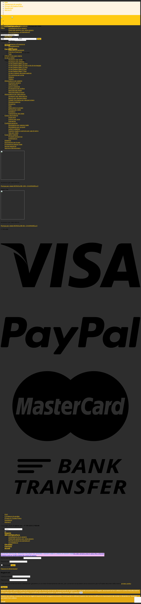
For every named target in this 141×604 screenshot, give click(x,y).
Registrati (4, 587)
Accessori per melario (16, 62)
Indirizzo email (6, 576)
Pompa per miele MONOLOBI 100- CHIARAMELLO (19, 186)
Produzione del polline (16, 89)
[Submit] (9, 42)
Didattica (8, 141)
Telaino (11, 79)
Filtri (10, 106)
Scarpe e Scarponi (15, 52)
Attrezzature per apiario (13, 81)
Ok (81, 592)
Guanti (10, 48)
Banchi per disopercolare (17, 98)
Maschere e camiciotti (16, 50)
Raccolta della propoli (16, 92)
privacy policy (126, 584)
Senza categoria (10, 146)
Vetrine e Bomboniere (12, 148)
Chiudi (3, 601)
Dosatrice (11, 104)
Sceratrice (12, 121)
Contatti (8, 546)
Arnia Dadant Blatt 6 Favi (17, 69)
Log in (13, 565)
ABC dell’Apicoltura (12, 535)
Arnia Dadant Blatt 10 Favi (17, 64)
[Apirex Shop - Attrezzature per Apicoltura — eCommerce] (11, 17)
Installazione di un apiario (17, 28)
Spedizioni (9, 8)
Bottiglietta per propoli (16, 127)
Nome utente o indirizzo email (12, 558)
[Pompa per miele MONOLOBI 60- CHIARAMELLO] (12, 219)
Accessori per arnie (15, 60)
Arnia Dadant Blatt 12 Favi (17, 67)
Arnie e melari (10, 58)
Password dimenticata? (9, 569)
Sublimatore (12, 139)
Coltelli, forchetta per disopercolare (21, 100)
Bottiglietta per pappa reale (18, 125)
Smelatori (11, 112)
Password (5, 562)
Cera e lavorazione (11, 116)
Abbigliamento (13, 46)
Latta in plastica (14, 129)
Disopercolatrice (14, 102)
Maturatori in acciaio (15, 108)
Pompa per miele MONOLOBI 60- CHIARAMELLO (19, 226)
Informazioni (74, 593)
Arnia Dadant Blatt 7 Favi (17, 71)
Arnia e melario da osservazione (19, 73)
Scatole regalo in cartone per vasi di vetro (23, 131)
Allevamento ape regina (13, 56)
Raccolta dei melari (15, 91)
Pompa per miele (14, 110)
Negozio (8, 24)
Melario (11, 77)
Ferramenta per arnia (16, 75)
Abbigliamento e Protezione (15, 44)
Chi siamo (8, 544)
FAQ (6, 2)
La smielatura (13, 543)
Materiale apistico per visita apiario (21, 30)
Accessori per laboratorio (17, 96)
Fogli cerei (12, 117)
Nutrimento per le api (12, 142)
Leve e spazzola (14, 87)
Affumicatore (13, 85)
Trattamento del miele (16, 114)
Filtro (39, 39)
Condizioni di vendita (13, 4)
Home (3, 26)
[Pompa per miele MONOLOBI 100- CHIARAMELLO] (12, 179)
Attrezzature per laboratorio (17, 26)
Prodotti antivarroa (15, 137)
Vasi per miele (13, 133)
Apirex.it (8, 10)
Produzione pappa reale (13, 144)
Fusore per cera (14, 119)
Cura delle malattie (11, 135)
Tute (10, 54)
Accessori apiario (14, 83)
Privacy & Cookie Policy (14, 6)
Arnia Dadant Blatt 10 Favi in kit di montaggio (24, 65)
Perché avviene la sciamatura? (19, 541)
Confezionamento (11, 123)
